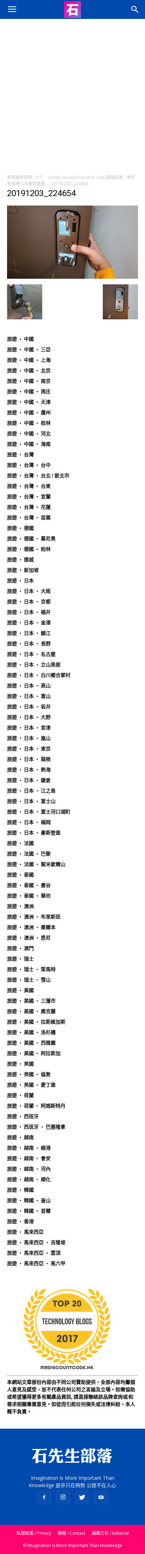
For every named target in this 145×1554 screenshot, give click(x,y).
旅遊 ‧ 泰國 (20, 874)
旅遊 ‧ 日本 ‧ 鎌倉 (29, 780)
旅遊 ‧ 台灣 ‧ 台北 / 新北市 (38, 475)
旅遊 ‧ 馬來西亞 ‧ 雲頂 (34, 1253)
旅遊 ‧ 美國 (20, 990)
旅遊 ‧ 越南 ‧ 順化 (29, 1179)
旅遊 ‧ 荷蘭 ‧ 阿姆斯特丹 (36, 1106)
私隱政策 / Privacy (34, 1533)
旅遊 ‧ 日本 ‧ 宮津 (29, 727)
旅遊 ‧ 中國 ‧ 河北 (29, 433)
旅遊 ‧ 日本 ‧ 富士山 (31, 801)
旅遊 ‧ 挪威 (20, 559)
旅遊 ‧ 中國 (20, 339)
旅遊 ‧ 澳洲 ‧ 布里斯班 (34, 917)
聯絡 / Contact (71, 1533)
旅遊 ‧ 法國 (20, 843)
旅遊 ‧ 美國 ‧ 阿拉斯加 (34, 1053)
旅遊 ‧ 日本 (20, 580)
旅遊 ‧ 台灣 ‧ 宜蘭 (29, 496)
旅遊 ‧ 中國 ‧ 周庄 (29, 391)
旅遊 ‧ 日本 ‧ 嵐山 (29, 738)
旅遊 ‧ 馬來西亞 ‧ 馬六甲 (36, 1263)
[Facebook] (44, 1498)
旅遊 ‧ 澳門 (20, 948)
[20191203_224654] (72, 277)
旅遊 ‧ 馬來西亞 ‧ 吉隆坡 (36, 1242)
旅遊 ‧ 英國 (20, 1064)
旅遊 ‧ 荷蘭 (20, 1095)
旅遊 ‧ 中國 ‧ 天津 (29, 402)
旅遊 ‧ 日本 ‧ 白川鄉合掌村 (38, 675)
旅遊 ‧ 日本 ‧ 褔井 (29, 612)
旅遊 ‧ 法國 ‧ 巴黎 (29, 853)
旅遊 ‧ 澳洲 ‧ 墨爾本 (31, 927)
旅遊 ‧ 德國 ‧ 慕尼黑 (31, 538)
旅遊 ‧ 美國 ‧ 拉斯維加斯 (36, 1022)
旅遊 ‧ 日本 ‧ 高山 (29, 685)
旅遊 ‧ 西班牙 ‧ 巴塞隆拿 (36, 1127)
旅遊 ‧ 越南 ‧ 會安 (29, 1158)
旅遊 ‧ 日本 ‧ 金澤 (29, 622)
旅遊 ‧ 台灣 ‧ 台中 (29, 465)
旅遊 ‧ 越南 (20, 1137)
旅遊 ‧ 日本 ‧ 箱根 (29, 759)
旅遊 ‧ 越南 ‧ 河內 (29, 1169)
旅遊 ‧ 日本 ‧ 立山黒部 (34, 664)
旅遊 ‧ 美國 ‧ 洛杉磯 (31, 1032)
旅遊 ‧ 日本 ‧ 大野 (29, 717)
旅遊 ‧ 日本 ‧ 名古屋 (31, 654)
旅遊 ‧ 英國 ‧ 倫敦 (29, 1074)
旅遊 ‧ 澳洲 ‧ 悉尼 (29, 938)
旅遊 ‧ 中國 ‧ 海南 (29, 444)
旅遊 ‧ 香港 (20, 1221)
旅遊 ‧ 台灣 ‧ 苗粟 (29, 517)
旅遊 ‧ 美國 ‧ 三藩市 (31, 1001)
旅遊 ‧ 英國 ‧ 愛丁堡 (31, 1085)
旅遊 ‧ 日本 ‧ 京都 (29, 601)
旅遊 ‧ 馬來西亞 (25, 1232)
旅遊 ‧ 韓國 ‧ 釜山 (29, 1200)
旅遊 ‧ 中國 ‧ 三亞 (29, 349)
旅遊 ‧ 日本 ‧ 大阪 (29, 591)
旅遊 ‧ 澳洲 (20, 906)
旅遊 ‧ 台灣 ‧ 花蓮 (29, 507)
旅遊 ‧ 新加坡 (23, 570)
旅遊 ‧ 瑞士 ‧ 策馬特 (31, 969)
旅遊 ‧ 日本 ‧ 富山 (29, 696)
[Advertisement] (72, 94)
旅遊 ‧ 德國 (20, 528)
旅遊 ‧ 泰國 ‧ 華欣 (29, 896)
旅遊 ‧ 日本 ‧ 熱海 (29, 769)
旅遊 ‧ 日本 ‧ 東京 (29, 748)
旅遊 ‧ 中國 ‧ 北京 (29, 370)
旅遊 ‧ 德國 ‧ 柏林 (29, 549)
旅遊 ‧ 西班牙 (23, 1116)
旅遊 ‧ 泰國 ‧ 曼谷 (29, 885)
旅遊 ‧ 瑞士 (20, 959)
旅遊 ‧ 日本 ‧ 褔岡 (29, 822)
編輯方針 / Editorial (110, 1533)
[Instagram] (63, 1498)
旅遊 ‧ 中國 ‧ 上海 (29, 360)
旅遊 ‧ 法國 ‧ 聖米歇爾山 (36, 864)
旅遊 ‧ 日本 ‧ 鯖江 (29, 633)
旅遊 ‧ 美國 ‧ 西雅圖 (31, 1043)
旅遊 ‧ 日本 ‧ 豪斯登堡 (34, 832)
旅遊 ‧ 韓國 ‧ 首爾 (29, 1211)
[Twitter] (82, 1498)
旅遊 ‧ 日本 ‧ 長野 (29, 643)
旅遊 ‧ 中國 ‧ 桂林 (29, 423)
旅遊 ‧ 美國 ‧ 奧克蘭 (31, 1011)
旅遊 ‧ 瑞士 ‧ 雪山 (29, 980)
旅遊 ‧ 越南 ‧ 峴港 (29, 1148)
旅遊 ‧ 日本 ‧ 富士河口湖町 (38, 811)
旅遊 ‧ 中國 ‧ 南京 (29, 381)
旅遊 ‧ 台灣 (20, 454)
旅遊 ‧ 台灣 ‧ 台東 (29, 486)
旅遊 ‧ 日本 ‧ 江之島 (31, 790)
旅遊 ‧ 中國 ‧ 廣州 (29, 412)
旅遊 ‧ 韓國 (20, 1190)
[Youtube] (101, 1498)
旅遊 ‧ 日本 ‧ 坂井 (29, 706)
